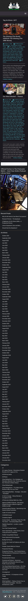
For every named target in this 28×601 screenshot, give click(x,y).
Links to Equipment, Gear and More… (11, 225)
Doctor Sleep (10, 49)
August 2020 (5, 299)
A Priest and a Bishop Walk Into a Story (12, 500)
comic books (15, 105)
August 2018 (5, 357)
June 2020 (5, 304)
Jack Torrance (13, 51)
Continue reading (8, 79)
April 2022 (4, 250)
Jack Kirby (20, 113)
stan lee (4, 127)
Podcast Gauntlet (6, 555)
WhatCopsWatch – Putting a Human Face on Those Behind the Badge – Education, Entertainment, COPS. (13, 583)
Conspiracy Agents (7, 517)
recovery (5, 54)
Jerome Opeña (12, 114)
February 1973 (16, 110)
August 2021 (5, 269)
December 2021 (6, 260)
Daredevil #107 (6, 108)
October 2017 (5, 382)
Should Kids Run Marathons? (9, 228)
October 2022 (5, 235)
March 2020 (5, 311)
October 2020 (5, 294)
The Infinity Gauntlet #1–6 (17, 133)
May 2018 (4, 365)
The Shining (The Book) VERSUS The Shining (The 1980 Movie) (12, 38)
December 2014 (6, 455)
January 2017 (5, 404)
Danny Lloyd (9, 48)
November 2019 (6, 321)
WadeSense (5, 578)
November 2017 (6, 379)
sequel (20, 54)
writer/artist (17, 139)
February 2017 (6, 401)
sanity (8, 54)
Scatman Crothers (14, 54)
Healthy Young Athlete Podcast (10, 535)
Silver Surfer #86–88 (19, 123)
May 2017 (4, 394)
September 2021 (6, 267)
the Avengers (21, 131)
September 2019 (6, 326)
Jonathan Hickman (17, 116)
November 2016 (6, 406)
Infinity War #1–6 (14, 113)
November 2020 (6, 291)
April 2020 (4, 309)
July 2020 (4, 301)
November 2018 (6, 350)
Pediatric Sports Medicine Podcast (11, 546)
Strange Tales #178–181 (12, 127)
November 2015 (6, 433)
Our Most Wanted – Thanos (13, 96)
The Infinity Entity (7, 133)
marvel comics (20, 117)
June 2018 (5, 362)
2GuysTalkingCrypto (7, 485)
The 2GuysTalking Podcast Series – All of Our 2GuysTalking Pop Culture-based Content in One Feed (13, 568)
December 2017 (6, 377)
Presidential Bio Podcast (8, 557)
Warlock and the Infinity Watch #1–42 (14, 137)
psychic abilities (18, 52)
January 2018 (5, 374)
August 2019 (5, 328)
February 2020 (6, 313)
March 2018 (5, 370)
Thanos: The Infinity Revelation (10, 131)
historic (15, 49)
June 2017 (5, 392)
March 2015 (5, 448)
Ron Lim (13, 122)
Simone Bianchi (6, 125)
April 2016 (4, 423)
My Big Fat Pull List (7, 539)
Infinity (18, 111)
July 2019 (4, 330)
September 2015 (6, 438)
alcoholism (14, 46)
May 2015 (4, 445)
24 (3, 467)
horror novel (20, 49)
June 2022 (5, 245)
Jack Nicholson (6, 51)
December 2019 (6, 318)
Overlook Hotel (11, 52)
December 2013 (6, 460)
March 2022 (5, 252)
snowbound (12, 56)
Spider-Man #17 (20, 125)
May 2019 (4, 335)
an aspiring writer (21, 46)
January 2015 (5, 453)
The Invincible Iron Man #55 (9, 134)
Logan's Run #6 (9, 117)
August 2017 (5, 387)
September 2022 (6, 238)
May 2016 (4, 421)
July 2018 (4, 360)
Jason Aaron (6, 114)
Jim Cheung (19, 114)
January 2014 (5, 457)
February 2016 (6, 428)
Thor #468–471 (9, 136)
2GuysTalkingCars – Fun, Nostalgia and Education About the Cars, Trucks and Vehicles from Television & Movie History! (14, 481)
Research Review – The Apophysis (11, 219)
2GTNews (4, 477)
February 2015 (6, 450)
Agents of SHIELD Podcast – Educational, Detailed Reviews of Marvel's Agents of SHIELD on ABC (13, 504)
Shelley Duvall (6, 56)
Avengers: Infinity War (11, 104)
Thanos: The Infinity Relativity (16, 130)
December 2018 (6, 348)
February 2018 (6, 372)
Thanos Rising (6, 128)
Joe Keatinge (9, 116)
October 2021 (5, 265)
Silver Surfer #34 (10, 123)
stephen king (6, 57)
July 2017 (4, 389)
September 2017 (6, 384)
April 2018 (4, 367)
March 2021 (5, 282)
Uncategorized (6, 572)
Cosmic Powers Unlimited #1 (15, 107)
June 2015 (5, 443)
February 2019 (6, 343)
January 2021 (5, 287)
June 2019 (5, 333)
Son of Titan (13, 125)
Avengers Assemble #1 (11, 102)
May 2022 (4, 247)
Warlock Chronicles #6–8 (8, 139)
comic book (9, 105)
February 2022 (6, 255)
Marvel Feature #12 (7, 119)
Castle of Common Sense (8, 512)
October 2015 (5, 435)
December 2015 (6, 431)
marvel (15, 117)
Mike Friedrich (15, 120)
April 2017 (4, 396)
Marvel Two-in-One (7, 120)
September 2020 (6, 296)
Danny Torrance (16, 48)
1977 (10, 46)
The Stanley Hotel (17, 59)
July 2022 (4, 243)
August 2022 (5, 240)
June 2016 (5, 418)
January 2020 (5, 316)
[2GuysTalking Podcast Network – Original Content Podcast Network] (14, 6)
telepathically (12, 57)
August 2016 (5, 413)
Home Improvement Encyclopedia (10, 537)
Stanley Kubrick (19, 56)
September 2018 (6, 355)
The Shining (9, 59)
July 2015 (4, 440)
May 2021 (4, 277)
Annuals (17, 101)
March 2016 (5, 426)
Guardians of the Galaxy (11, 111)
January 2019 (5, 345)
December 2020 (6, 289)
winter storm (15, 60)
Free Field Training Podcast (9, 528)
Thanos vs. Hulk (13, 128)
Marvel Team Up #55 (17, 119)
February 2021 (6, 284)
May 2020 (4, 306)
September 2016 (6, 411)
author (4, 48)
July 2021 (4, 272)
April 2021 (4, 279)
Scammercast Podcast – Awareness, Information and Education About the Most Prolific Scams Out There (12, 562)
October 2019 (5, 323)
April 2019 (4, 338)
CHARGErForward (7, 515)
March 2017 (5, 399)
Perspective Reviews (7, 548)
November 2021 (6, 262)
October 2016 (5, 409)
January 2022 (5, 257)
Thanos (20, 127)
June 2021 (5, 274)
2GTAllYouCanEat (19, 43)
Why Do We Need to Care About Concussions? (14, 216)
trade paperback (17, 136)
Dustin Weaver (9, 110)
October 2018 (5, 352)
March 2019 (5, 340)
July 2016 (4, 416)
